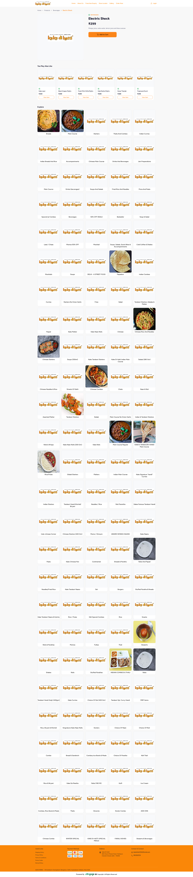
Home (73, 3)
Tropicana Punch (142, 91)
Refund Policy (39, 863)
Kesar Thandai (122, 91)
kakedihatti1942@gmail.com (141, 852)
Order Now (119, 3)
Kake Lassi (42, 91)
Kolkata (81, 870)
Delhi (69, 870)
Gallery (111, 3)
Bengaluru (64, 870)
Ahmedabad (48, 870)
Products (47, 10)
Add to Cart (104, 35)
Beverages (56, 10)
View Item (46, 97)
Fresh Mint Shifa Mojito (85, 91)
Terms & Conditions (40, 857)
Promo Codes (39, 860)
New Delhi (87, 870)
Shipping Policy (39, 852)
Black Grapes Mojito (64, 91)
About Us (80, 3)
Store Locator (103, 3)
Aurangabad (56, 870)
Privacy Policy (39, 855)
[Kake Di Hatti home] (52, 3)
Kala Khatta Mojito (104, 91)
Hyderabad (74, 870)
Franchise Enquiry (91, 3)
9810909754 (137, 855)
